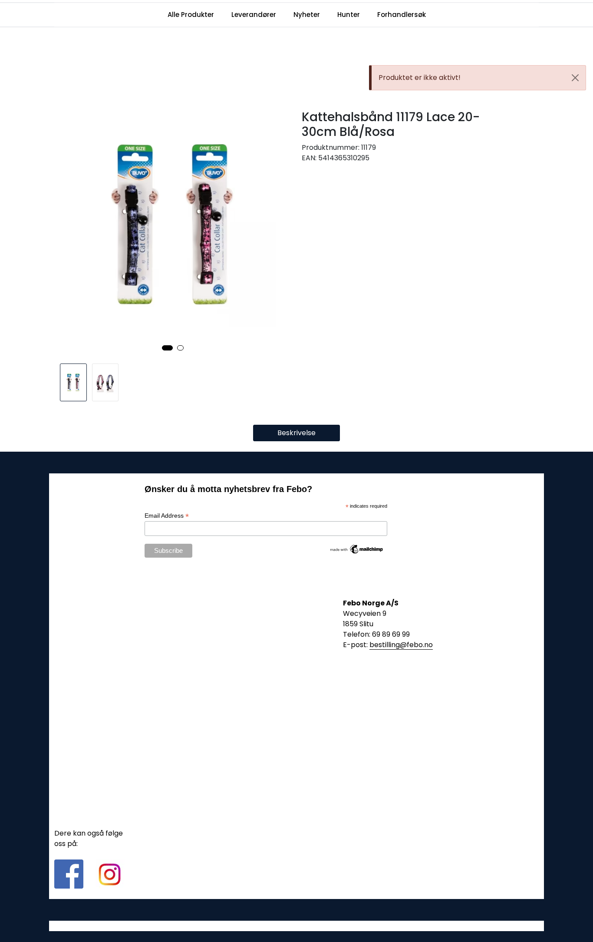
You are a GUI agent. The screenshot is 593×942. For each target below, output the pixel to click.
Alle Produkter (191, 14)
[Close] (575, 78)
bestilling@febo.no (401, 645)
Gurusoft (297, 926)
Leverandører (253, 14)
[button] (167, 347)
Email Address (167, 516)
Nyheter (306, 14)
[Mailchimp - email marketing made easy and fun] (356, 548)
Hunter (348, 14)
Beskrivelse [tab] (296, 433)
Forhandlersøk (401, 14)
